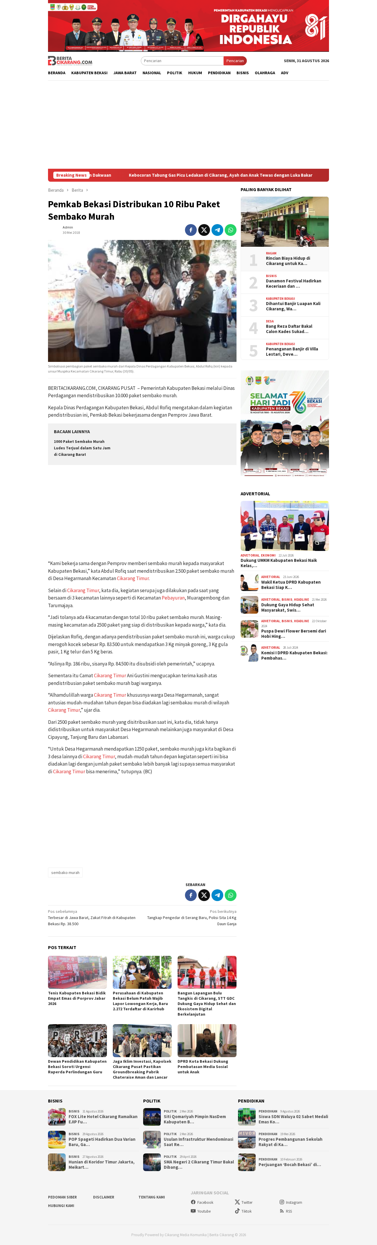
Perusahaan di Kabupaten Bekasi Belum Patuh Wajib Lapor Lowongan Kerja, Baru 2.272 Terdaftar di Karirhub (140, 1000)
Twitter (247, 1202)
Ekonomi (268, 555)
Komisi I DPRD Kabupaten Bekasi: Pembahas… (294, 655)
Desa (270, 321)
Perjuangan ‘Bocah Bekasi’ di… (290, 1164)
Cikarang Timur (133, 578)
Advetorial (250, 555)
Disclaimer (103, 1197)
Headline (301, 599)
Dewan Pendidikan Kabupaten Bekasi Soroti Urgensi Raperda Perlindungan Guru (77, 1067)
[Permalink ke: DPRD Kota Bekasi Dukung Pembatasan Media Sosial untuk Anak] (207, 1040)
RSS (289, 1211)
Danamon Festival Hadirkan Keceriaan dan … (293, 283)
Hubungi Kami (61, 1205)
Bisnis (271, 276)
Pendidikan (268, 1111)
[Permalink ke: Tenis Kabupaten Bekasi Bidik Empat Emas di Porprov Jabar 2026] (77, 972)
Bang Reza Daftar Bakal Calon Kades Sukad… (289, 329)
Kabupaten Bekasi (280, 299)
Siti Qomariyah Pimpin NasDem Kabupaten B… (195, 1119)
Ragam (271, 253)
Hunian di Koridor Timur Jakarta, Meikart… (102, 1164)
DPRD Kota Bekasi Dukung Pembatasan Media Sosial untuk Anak (203, 1067)
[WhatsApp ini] (231, 230)
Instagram (294, 1202)
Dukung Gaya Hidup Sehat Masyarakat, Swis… (287, 607)
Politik (170, 1111)
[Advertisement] (188, 124)
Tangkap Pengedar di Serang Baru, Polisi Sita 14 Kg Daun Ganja (192, 917)
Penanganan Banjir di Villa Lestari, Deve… (292, 351)
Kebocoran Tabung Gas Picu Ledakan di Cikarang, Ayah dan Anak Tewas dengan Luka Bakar (174, 175)
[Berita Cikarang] (70, 60)
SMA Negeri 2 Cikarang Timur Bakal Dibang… (199, 1164)
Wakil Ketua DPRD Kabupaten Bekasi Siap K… (291, 585)
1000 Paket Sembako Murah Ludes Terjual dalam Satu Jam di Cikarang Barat (82, 448)
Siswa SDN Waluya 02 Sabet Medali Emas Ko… (293, 1119)
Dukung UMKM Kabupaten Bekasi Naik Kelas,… (279, 563)
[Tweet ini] (204, 230)
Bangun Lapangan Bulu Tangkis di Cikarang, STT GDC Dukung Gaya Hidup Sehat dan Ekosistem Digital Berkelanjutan (207, 1003)
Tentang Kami (151, 1197)
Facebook (205, 1202)
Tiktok (247, 1211)
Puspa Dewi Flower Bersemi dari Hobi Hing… (293, 633)
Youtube (204, 1211)
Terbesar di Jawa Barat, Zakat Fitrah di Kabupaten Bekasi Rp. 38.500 (91, 917)
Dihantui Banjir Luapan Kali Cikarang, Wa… (293, 306)
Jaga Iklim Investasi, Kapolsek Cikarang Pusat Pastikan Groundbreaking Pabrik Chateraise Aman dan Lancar (142, 1069)
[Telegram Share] (217, 230)
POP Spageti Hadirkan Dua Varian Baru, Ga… (102, 1142)
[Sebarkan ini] (191, 230)
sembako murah (65, 872)
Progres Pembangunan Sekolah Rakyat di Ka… (291, 1142)
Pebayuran (173, 598)
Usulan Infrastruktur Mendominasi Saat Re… (198, 1142)
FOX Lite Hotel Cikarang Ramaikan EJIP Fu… (103, 1119)
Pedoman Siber (62, 1197)
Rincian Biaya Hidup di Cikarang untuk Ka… (288, 261)
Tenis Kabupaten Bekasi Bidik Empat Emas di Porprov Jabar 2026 (77, 998)
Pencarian (235, 60)
